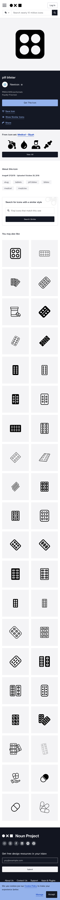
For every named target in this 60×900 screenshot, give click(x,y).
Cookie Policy (31, 886)
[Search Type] (7, 12)
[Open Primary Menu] (4, 6)
